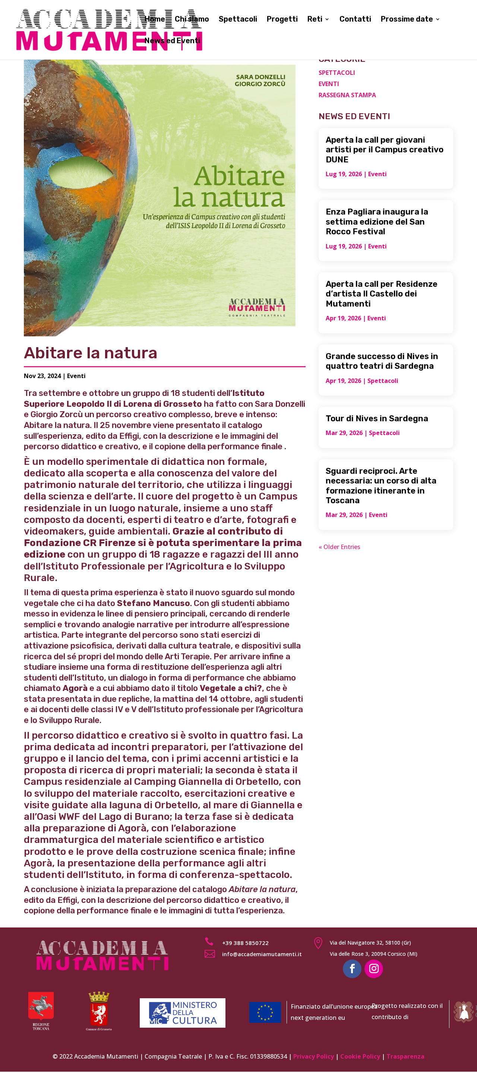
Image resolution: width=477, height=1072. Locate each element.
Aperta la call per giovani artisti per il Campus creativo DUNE (384, 150)
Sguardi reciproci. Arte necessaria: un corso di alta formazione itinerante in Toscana (381, 485)
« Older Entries (339, 547)
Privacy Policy (313, 1056)
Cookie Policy (360, 1056)
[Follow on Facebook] (352, 969)
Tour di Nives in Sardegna (377, 418)
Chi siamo (192, 19)
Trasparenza (405, 1056)
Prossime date (407, 19)
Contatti (355, 19)
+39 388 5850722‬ (245, 942)
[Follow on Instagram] (373, 969)
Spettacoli (238, 19)
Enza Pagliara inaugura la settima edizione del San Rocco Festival (377, 222)
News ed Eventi (172, 41)
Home (155, 19)
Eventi (76, 376)
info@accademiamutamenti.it (262, 954)
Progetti (282, 19)
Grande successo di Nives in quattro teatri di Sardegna (382, 361)
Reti (314, 19)
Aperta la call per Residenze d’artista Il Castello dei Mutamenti (381, 294)
